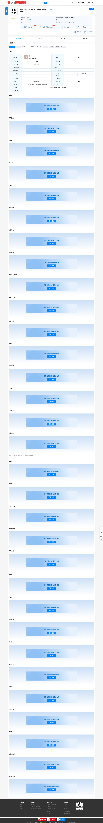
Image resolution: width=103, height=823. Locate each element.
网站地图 (74, 822)
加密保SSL (22, 806)
